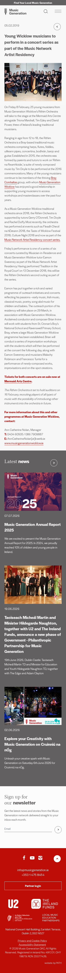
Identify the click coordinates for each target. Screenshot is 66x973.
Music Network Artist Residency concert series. (32, 240)
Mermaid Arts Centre (18, 381)
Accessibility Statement (32, 944)
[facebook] (25, 858)
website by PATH (53, 963)
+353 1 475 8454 (33, 875)
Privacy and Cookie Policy (32, 940)
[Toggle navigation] (58, 11)
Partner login (33, 886)
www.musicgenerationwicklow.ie (23, 443)
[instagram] (40, 858)
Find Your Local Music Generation (33, 2)
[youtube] (33, 858)
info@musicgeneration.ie (33, 870)
